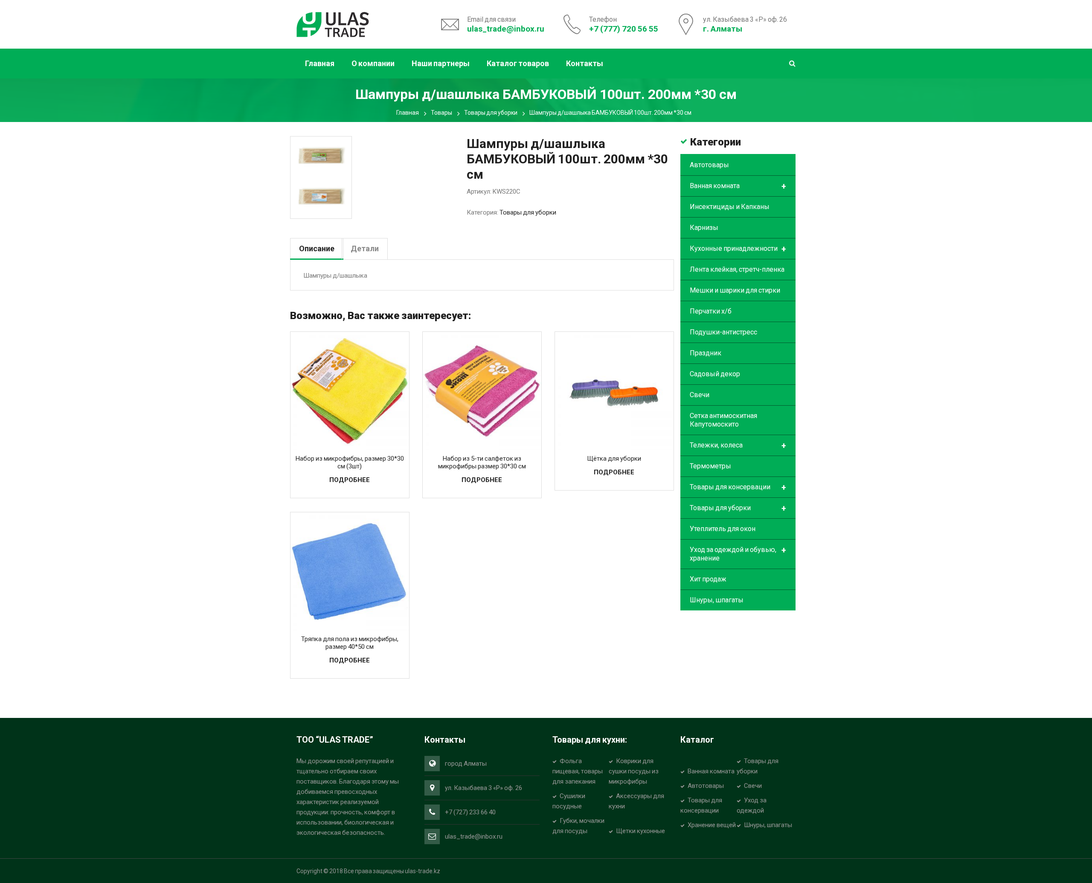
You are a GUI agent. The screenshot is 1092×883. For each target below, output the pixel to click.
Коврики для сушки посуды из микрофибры (634, 771)
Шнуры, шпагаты (716, 600)
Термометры (710, 466)
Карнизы (704, 228)
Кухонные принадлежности (738, 249)
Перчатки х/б (711, 311)
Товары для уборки (490, 112)
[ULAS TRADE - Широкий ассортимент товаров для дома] (332, 23)
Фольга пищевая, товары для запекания (577, 771)
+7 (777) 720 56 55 (623, 29)
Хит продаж (708, 579)
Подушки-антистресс (723, 332)
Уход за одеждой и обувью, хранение (738, 553)
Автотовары (709, 165)
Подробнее (349, 480)
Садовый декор (715, 374)
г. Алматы (722, 29)
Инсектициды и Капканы (730, 207)
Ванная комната (738, 186)
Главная (407, 112)
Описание (316, 248)
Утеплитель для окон (722, 529)
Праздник (705, 353)
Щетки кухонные (640, 831)
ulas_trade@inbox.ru (505, 29)
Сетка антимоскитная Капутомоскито (723, 420)
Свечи (699, 395)
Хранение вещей (712, 825)
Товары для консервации (738, 487)
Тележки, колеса (738, 446)
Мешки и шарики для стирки (735, 290)
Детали (365, 248)
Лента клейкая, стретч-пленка (737, 269)
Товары (441, 112)
